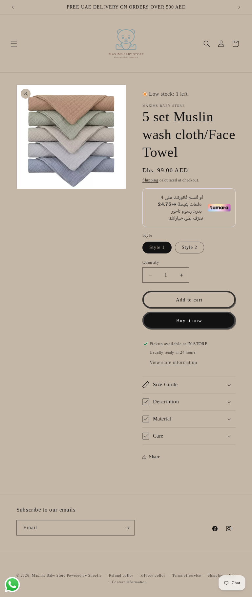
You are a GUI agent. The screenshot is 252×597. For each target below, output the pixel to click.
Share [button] (154, 456)
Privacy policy (153, 575)
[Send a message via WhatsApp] (12, 585)
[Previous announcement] (13, 7)
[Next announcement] (239, 7)
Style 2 (189, 247)
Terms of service (186, 575)
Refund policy (121, 575)
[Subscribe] (127, 528)
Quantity (150, 262)
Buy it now (189, 320)
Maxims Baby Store (49, 575)
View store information (173, 362)
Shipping (150, 180)
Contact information (129, 582)
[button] (14, 43)
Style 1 (157, 247)
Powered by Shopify (84, 575)
